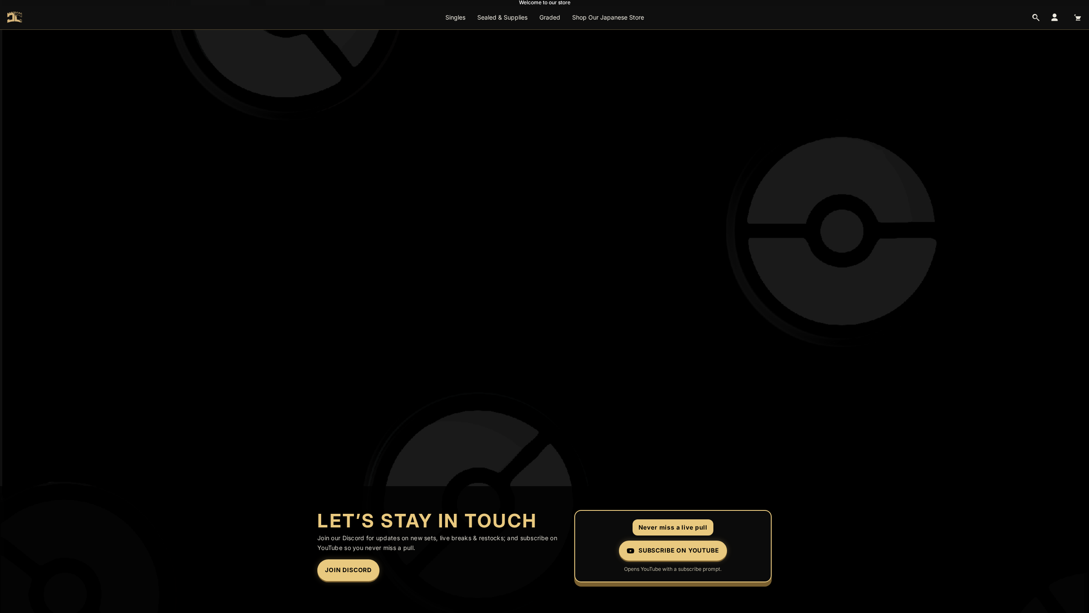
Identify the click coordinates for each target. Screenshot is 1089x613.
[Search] (1036, 17)
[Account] (1054, 17)
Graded (549, 17)
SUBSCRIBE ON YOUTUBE (679, 550)
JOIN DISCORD (348, 569)
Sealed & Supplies (502, 17)
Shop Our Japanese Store (608, 17)
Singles (455, 17)
